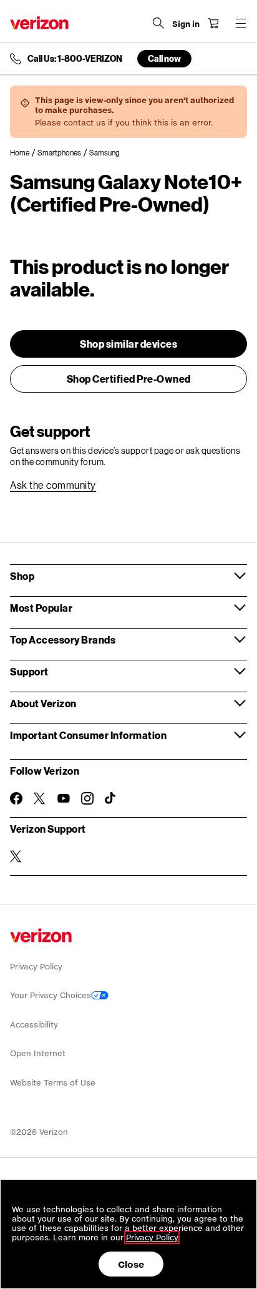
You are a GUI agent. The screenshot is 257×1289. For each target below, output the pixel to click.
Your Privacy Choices (50, 995)
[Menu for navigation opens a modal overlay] (241, 23)
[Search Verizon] (158, 23)
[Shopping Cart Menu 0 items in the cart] (213, 23)
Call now (164, 58)
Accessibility (34, 1024)
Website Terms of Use (52, 1082)
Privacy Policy (36, 966)
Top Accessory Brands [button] (62, 639)
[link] (23, 153)
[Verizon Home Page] (39, 22)
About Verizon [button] (43, 703)
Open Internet (37, 1053)
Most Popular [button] (41, 608)
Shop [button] (22, 576)
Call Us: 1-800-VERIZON (74, 58)
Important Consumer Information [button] (88, 735)
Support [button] (29, 671)
